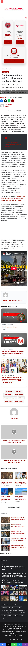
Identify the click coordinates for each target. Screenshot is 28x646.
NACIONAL (22, 612)
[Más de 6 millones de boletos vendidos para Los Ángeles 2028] (14, 593)
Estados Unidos (22, 610)
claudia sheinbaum (6, 607)
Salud (21, 398)
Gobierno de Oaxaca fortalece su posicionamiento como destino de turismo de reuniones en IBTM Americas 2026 (12, 380)
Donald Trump (5, 610)
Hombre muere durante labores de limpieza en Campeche (21, 482)
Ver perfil (8, 106)
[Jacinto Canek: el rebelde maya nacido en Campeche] (7, 475)
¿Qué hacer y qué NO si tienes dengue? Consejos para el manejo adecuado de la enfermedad (13, 198)
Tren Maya (19, 401)
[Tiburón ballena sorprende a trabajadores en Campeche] (7, 491)
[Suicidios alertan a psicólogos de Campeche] (5, 527)
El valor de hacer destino (10, 327)
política (10, 615)
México (16, 612)
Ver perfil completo (18, 300)
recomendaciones (10, 398)
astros (8, 604)
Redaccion (5, 84)
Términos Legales (13, 635)
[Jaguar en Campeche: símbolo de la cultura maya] (5, 534)
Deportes (19, 607)
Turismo (21, 615)
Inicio (4, 68)
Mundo (11, 612)
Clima (13, 607)
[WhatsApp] (9, 100)
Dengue (18, 391)
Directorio (20, 635)
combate (10, 391)
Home (6, 635)
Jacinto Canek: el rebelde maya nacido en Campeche (6, 482)
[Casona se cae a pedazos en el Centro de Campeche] (5, 541)
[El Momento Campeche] (14, 9)
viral (3, 618)
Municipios (8, 68)
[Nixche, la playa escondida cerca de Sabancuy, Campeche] (21, 491)
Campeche (14, 604)
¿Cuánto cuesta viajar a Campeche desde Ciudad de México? (13, 144)
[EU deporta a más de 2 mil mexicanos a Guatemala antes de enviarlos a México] (23, 587)
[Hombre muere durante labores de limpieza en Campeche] (21, 475)
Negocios (4, 615)
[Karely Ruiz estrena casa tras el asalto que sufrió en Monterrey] (23, 593)
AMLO (3, 604)
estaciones (9, 394)
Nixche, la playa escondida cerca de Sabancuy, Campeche (20, 498)
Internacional (5, 612)
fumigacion (19, 394)
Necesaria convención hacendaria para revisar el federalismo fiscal (12, 352)
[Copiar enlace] (12, 100)
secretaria (9, 401)
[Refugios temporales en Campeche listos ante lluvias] (5, 548)
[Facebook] (1, 100)
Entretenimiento (13, 610)
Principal (16, 615)
